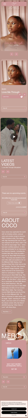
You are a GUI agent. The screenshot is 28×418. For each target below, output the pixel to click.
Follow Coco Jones (13, 203)
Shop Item (5, 377)
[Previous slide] (11, 54)
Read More (6, 311)
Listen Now (6, 96)
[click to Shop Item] (14, 356)
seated (24, 207)
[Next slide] (16, 54)
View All (5, 108)
